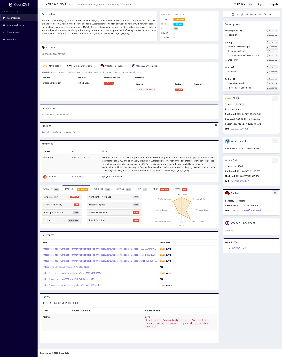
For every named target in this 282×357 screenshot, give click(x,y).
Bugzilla (255, 210)
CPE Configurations (83, 65)
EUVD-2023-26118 (80, 157)
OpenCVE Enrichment (146, 65)
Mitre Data (54, 65)
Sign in (261, 4)
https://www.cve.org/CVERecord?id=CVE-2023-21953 (68, 279)
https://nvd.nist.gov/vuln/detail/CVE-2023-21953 (66, 266)
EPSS (160, 188)
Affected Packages (114, 65)
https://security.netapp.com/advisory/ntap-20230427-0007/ (72, 273)
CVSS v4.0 (50, 188)
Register (275, 4)
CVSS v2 (123, 188)
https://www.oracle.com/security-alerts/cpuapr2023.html (71, 285)
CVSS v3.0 (101, 188)
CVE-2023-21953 (52, 4)
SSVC (180, 188)
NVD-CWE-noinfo (239, 248)
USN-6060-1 (77, 176)
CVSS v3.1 (76, 188)
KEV (141, 188)
